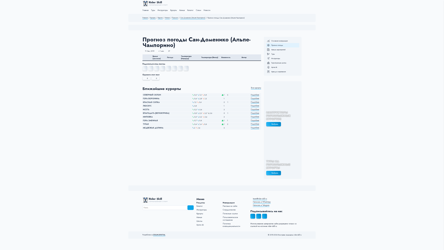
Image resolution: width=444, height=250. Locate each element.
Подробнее (255, 95)
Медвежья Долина (153, 128)
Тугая (146, 124)
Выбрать (274, 124)
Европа (160, 18)
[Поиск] (190, 207)
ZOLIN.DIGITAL (159, 235)
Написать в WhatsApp (262, 202)
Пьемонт (175, 18)
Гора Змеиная (150, 120)
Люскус (147, 106)
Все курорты (256, 88)
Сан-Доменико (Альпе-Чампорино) (192, 18)
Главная (145, 18)
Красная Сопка (151, 102)
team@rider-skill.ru (260, 198)
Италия (167, 18)
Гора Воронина (151, 98)
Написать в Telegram (261, 205)
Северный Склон (152, 95)
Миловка (148, 117)
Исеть (146, 109)
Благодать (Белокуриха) (156, 113)
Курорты (153, 18)
